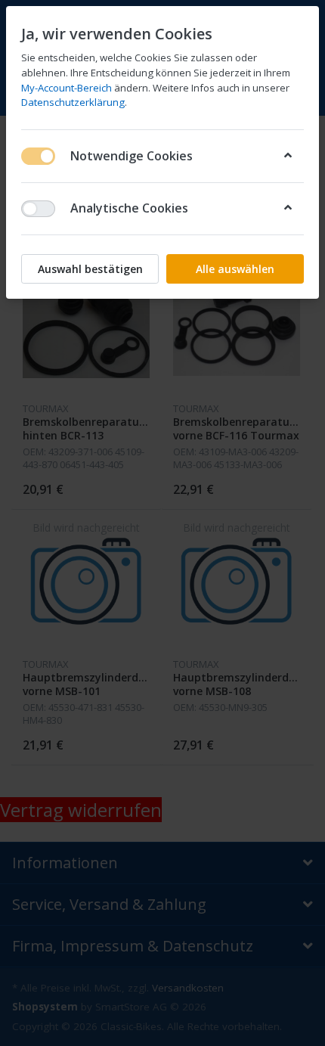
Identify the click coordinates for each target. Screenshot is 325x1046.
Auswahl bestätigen (90, 269)
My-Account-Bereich (66, 88)
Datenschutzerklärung (73, 102)
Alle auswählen (235, 269)
